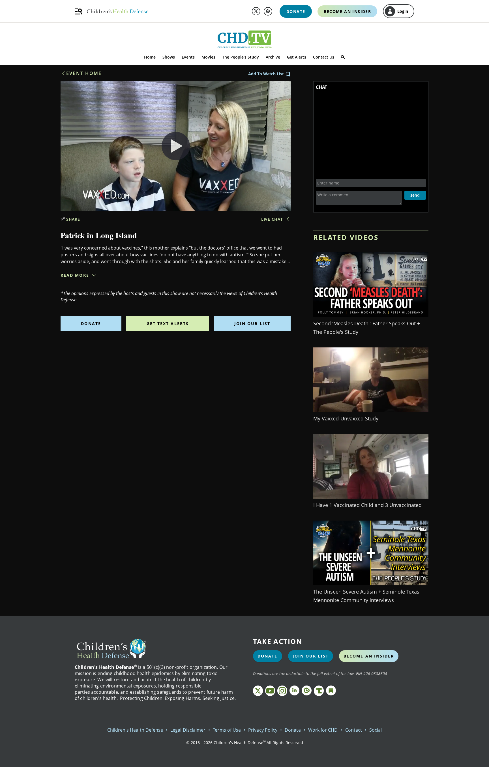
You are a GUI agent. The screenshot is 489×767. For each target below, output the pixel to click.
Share (73, 219)
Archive (273, 57)
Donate (91, 323)
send (415, 195)
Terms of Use (227, 730)
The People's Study (240, 57)
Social (375, 730)
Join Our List (252, 323)
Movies (208, 57)
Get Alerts (296, 57)
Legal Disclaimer (187, 730)
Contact (353, 730)
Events (188, 57)
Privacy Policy (262, 730)
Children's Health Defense (135, 730)
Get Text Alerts (168, 323)
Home (150, 57)
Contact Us (323, 57)
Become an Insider (369, 656)
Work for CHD (323, 730)
